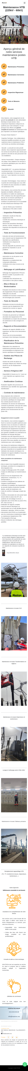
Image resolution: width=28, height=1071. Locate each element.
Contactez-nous (5, 1028)
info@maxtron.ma (14, 1016)
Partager (4, 1037)
